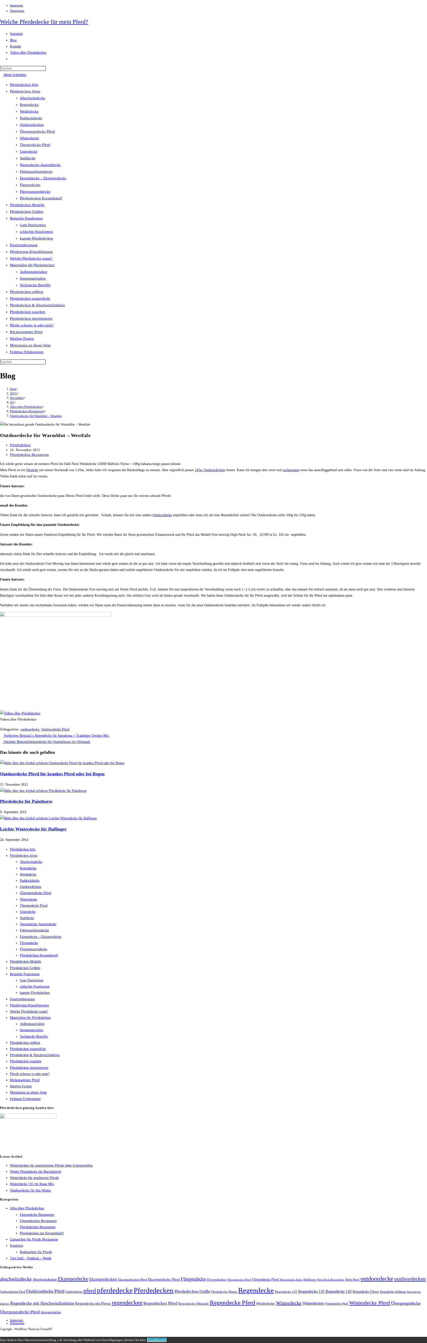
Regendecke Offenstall (193, 1303)
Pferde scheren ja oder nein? (32, 325)
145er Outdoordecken (210, 470)
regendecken (127, 1302)
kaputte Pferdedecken (36, 238)
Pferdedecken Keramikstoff (41, 198)
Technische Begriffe (35, 285)
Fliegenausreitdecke (35, 192)
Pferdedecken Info (24, 85)
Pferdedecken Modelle (27, 205)
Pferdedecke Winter (224, 1292)
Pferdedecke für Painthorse (26, 801)
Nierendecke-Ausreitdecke (40, 165)
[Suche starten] (48, 363)
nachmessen (291, 470)
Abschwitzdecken (45, 1279)
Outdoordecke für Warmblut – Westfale (36, 416)
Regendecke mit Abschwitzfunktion (42, 1303)
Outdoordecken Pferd (12, 1292)
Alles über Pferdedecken (27, 1208)
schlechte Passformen (36, 232)
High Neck (352, 1279)
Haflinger (309, 1279)
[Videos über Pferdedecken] (20, 713)
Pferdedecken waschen (27, 312)
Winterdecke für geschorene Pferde (34, 1178)
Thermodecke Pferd (35, 145)
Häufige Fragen (22, 339)
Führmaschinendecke (36, 171)
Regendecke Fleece (366, 1292)
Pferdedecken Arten (25, 91)
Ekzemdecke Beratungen (37, 1215)
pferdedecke (115, 1290)
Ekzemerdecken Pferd (132, 1279)
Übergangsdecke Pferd (37, 131)
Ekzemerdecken (103, 1279)
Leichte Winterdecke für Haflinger (33, 829)
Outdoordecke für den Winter (30, 1190)
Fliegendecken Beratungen (38, 1221)
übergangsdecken (51, 1312)
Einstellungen (156, 1340)
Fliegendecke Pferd (265, 1279)
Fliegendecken (217, 1279)
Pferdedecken (20, 445)
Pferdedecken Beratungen (29, 455)
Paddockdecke (31, 118)
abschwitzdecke (16, 1279)
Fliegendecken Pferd (239, 1279)
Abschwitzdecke (32, 98)
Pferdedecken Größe (192, 1291)
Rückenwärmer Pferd (26, 332)
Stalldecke (28, 158)
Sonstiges (16, 1245)
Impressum (16, 5)
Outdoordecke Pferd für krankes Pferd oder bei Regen (52, 773)
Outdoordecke (162, 515)
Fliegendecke (30, 185)
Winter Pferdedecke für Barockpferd (35, 1171)
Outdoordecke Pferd (55, 729)
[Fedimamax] (28, 1117)
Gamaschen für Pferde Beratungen (34, 1239)
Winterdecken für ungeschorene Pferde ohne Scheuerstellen (51, 1165)
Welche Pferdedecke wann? (31, 258)
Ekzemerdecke (73, 1279)
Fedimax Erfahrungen (26, 352)
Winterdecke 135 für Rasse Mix (32, 1184)
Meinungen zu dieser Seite (30, 345)
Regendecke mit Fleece (93, 1303)
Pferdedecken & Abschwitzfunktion (37, 305)
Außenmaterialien (33, 272)
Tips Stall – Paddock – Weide (30, 1258)
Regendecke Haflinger (393, 1292)
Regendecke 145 (338, 1291)
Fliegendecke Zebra (291, 1279)
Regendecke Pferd (232, 1302)
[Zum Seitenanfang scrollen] (1, 1334)
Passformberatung (24, 245)
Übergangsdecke (406, 1303)
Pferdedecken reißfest (26, 292)
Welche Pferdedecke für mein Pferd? (44, 22)
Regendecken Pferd (160, 1303)
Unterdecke (29, 151)
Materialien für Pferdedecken (32, 265)
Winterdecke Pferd (369, 1303)
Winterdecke (29, 138)
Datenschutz (17, 11)
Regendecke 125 (286, 1292)
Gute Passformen (33, 225)
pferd (89, 1291)
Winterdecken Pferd (336, 1303)
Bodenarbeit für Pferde (36, 1252)
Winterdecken (313, 1303)
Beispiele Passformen (26, 218)
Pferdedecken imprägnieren (31, 318)
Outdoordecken (32, 125)
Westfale (32, 470)
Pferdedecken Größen (26, 212)
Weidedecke (29, 111)
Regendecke (29, 105)
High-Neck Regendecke (330, 1279)
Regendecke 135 (311, 1291)
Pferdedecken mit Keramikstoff (42, 1233)
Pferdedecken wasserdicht (30, 298)
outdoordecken (410, 1279)
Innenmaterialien (33, 278)
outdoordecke (30, 729)
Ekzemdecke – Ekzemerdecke (43, 178)
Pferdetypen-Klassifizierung (31, 252)
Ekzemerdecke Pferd (164, 1279)
